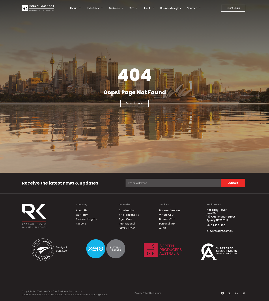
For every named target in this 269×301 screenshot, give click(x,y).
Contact (192, 8)
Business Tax (167, 219)
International (127, 223)
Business (114, 8)
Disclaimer (155, 293)
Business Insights (170, 8)
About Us (81, 210)
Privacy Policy (141, 293)
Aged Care (125, 219)
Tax (132, 8)
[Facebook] (222, 293)
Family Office (127, 228)
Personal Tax (167, 223)
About (73, 8)
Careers (81, 223)
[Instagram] (243, 293)
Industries (93, 8)
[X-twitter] (229, 293)
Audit (147, 8)
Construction (127, 210)
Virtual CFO (166, 215)
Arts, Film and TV (129, 215)
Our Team (82, 215)
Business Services (169, 210)
